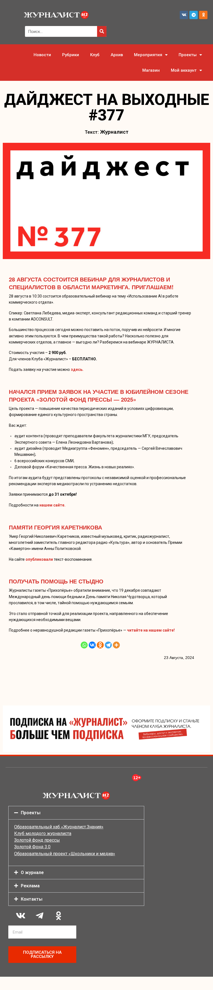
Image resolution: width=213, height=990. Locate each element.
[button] (76, 812)
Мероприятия (148, 54)
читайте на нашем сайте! (151, 630)
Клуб (95, 54)
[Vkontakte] (92, 645)
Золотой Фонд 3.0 (32, 846)
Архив (117, 54)
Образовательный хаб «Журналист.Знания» (58, 826)
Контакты (31, 899)
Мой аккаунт (184, 70)
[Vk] (184, 15)
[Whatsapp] (84, 645)
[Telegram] (193, 15)
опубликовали (39, 559)
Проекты (188, 54)
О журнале (32, 872)
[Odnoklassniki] (203, 15)
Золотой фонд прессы (37, 840)
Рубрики (70, 54)
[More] (116, 645)
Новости (42, 54)
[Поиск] (101, 31)
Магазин (151, 70)
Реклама (30, 885)
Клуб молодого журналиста (42, 833)
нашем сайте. (52, 505)
